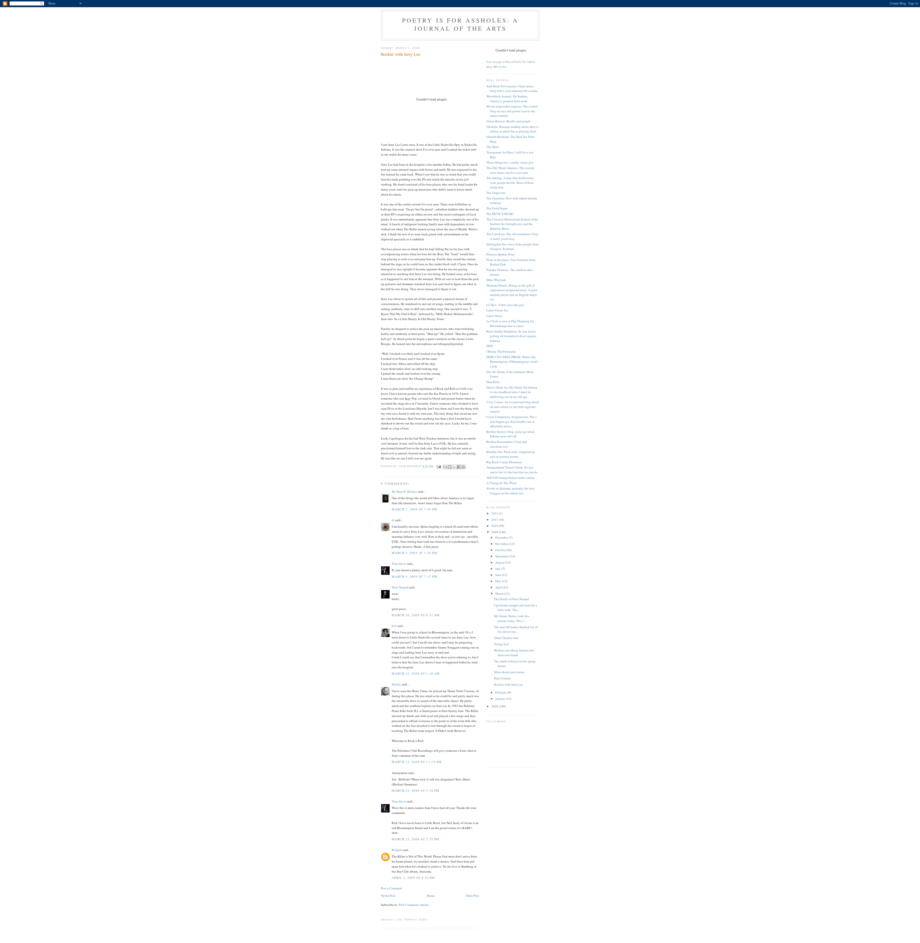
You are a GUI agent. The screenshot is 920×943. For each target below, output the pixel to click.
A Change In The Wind (501, 483)
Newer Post (388, 895)
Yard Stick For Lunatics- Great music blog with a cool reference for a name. (512, 88)
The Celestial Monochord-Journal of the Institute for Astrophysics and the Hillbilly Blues (512, 224)
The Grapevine (496, 193)
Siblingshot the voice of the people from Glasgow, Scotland (512, 246)
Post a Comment (391, 888)
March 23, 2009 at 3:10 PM (415, 790)
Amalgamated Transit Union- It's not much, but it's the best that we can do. (512, 469)
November (502, 544)
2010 (495, 526)
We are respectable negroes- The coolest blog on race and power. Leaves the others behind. (512, 111)
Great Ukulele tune (506, 638)
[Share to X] (454, 466)
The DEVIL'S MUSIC (500, 214)
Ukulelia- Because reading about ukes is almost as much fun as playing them (512, 129)
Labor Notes (494, 316)
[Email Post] (438, 466)
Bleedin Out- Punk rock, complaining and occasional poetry (510, 454)
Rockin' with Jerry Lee (508, 684)
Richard (397, 850)
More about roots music (509, 672)
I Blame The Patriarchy (501, 351)
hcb (394, 626)
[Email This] (445, 466)
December (502, 537)
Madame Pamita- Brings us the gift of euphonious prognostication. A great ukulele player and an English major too (511, 292)
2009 (495, 532)
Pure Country (502, 678)
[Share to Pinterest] (463, 466)
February (501, 692)
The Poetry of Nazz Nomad (511, 599)
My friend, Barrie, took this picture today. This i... (511, 618)
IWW (489, 346)
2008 (495, 706)
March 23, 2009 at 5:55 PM (415, 839)
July (498, 568)
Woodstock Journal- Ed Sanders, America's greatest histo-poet (507, 98)
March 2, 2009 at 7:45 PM (414, 509)
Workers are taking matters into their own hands (514, 652)
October (500, 550)
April (499, 587)
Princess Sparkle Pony (500, 254)
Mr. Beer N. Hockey (404, 491)
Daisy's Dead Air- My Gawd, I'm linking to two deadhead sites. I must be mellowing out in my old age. (511, 392)
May (498, 581)
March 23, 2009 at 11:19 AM (417, 762)
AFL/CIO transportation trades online (510, 477)
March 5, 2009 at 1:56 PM (414, 553)
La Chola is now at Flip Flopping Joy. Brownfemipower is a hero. (510, 323)
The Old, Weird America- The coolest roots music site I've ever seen (510, 170)
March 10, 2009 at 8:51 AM (416, 615)
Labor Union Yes (497, 310)
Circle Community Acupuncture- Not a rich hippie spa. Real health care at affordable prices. (511, 421)
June (498, 575)
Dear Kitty (493, 382)
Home (430, 895)
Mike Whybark (496, 280)
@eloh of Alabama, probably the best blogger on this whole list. (510, 490)
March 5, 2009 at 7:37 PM (414, 576)
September (502, 556)
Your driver (399, 563)
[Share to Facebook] (458, 466)
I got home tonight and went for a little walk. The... (515, 607)
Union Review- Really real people (508, 121)
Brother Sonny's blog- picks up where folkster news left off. (510, 434)
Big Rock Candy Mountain (504, 462)
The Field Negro (496, 208)
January (500, 698)
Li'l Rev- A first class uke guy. (505, 305)
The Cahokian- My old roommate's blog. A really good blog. (512, 236)
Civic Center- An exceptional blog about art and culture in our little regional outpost (512, 406)
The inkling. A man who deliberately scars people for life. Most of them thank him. (510, 182)
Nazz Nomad (400, 587)
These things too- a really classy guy (510, 162)
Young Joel (501, 644)
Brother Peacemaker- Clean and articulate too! (506, 444)
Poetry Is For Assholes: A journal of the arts (460, 24)
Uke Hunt (492, 147)
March (499, 593)
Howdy (396, 684)
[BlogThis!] (449, 466)
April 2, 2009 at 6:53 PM (413, 877)
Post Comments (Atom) (414, 905)
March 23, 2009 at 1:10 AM (416, 673)
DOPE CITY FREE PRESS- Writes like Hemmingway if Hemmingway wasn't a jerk (512, 361)
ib (393, 520)
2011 (495, 519)
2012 (495, 513)
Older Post (472, 895)
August (500, 562)
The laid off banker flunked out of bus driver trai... (516, 629)
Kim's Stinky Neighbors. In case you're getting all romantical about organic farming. (511, 336)
